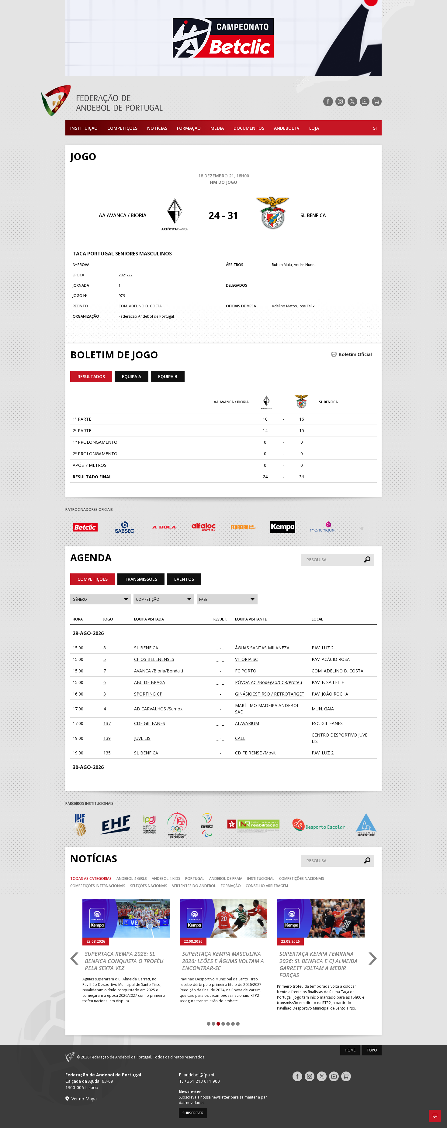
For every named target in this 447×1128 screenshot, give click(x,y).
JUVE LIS (142, 738)
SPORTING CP (148, 694)
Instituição (84, 128)
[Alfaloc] (164, 528)
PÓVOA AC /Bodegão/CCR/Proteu (268, 682)
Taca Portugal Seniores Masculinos (122, 253)
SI (375, 128)
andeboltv (287, 128)
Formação (189, 128)
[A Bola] (124, 528)
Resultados (91, 376)
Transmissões (141, 579)
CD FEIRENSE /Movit (255, 753)
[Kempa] (243, 528)
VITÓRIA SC (246, 659)
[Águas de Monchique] (282, 528)
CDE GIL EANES (149, 723)
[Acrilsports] (362, 528)
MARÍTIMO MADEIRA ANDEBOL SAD (267, 708)
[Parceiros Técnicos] (322, 528)
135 (107, 753)
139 (107, 738)
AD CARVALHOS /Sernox (158, 709)
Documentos (249, 128)
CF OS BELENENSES (154, 659)
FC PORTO (245, 671)
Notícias (157, 128)
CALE (240, 738)
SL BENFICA (313, 215)
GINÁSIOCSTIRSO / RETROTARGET (269, 694)
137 (107, 723)
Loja (314, 128)
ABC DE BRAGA (149, 682)
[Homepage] (126, 101)
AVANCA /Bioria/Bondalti (158, 671)
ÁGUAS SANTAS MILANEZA (262, 648)
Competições (122, 128)
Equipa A (131, 376)
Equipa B (167, 376)
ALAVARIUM (247, 723)
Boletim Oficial (355, 354)
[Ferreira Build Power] (203, 528)
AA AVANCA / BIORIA (123, 215)
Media (217, 128)
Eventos (184, 579)
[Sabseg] (85, 528)
